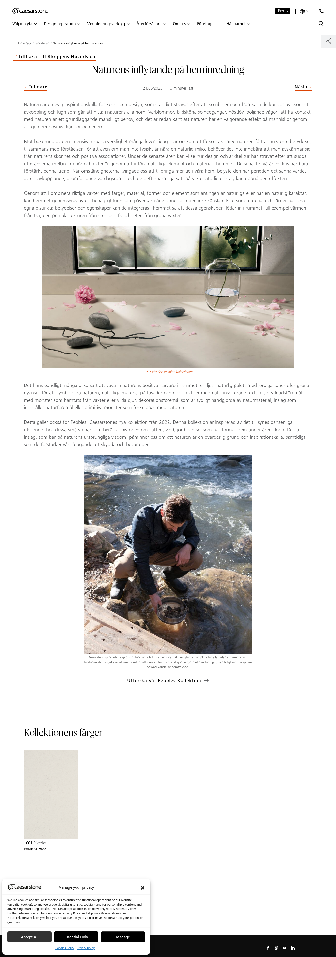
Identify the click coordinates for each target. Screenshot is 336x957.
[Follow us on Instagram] (276, 948)
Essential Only (76, 937)
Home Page (24, 43)
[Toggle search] (321, 23)
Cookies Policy (64, 948)
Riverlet (35, 843)
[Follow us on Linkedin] (293, 948)
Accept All (29, 937)
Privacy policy (86, 948)
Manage (123, 937)
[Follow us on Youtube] (284, 948)
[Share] (328, 41)
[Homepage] (31, 11)
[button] (142, 887)
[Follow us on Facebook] (268, 948)
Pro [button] (281, 11)
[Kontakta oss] (321, 11)
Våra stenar (42, 43)
